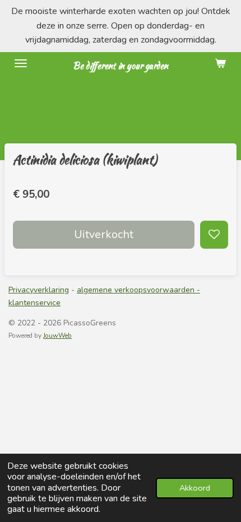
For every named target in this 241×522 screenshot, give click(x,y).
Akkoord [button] (194, 487)
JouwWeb (57, 335)
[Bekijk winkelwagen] (220, 63)
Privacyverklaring (38, 290)
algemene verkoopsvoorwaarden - (138, 290)
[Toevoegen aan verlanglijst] (214, 235)
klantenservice (34, 302)
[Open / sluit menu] (20, 63)
